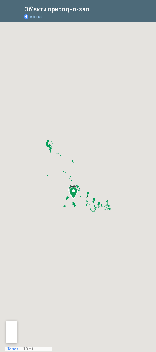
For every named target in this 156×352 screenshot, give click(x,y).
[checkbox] (101, 8)
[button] (73, 192)
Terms (13, 349)
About (36, 16)
